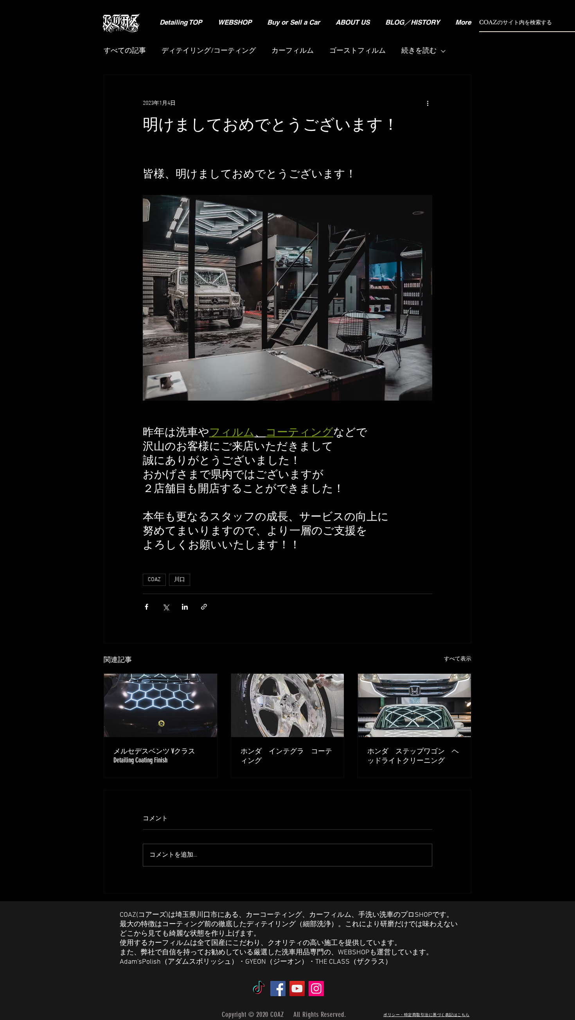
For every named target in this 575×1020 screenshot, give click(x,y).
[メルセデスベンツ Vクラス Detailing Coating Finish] (160, 705)
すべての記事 (125, 51)
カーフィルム (292, 51)
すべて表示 (457, 659)
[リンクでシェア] (204, 606)
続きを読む (419, 51)
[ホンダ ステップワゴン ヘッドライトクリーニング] (414, 705)
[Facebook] (278, 988)
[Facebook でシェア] (146, 606)
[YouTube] (297, 988)
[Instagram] (316, 988)
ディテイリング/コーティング (209, 51)
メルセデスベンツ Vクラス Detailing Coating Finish (154, 755)
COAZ (154, 579)
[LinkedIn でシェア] (185, 606)
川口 (179, 579)
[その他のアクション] (427, 103)
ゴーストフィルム (357, 51)
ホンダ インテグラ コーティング (286, 756)
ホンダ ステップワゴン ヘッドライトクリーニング (413, 756)
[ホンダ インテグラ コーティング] (287, 705)
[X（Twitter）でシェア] (165, 606)
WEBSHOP (354, 952)
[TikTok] (258, 988)
